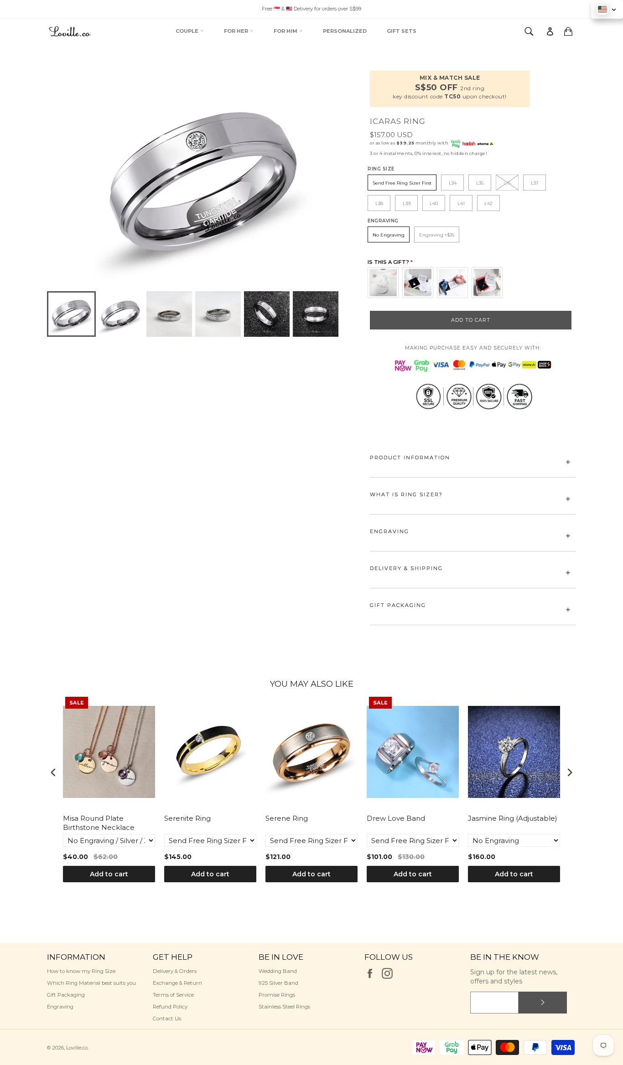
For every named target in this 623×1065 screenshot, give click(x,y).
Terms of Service (173, 995)
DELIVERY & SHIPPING (406, 568)
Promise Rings (277, 995)
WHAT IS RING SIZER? (406, 494)
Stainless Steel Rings (284, 1006)
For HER (236, 31)
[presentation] (53, 772)
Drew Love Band (396, 818)
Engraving (60, 1006)
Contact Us (167, 1018)
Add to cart (109, 874)
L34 (453, 183)
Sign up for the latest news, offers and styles (513, 976)
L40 (434, 203)
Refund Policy (170, 1006)
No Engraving (389, 235)
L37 (535, 183)
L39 (406, 203)
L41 (461, 203)
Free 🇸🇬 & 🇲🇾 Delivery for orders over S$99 (311, 8)
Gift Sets (401, 31)
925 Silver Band (278, 983)
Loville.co (77, 1047)
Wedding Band (278, 971)
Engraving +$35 (436, 235)
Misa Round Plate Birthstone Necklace (99, 823)
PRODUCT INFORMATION (410, 457)
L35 (479, 183)
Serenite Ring (187, 818)
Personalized (345, 31)
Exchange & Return (177, 983)
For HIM (286, 31)
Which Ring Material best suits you (91, 983)
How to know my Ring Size (81, 971)
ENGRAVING (389, 531)
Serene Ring (286, 818)
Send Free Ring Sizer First (402, 183)
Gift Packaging (66, 995)
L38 (379, 203)
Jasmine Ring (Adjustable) (512, 818)
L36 (507, 183)
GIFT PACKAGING (398, 605)
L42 (488, 203)
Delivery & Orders (175, 971)
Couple (188, 31)
